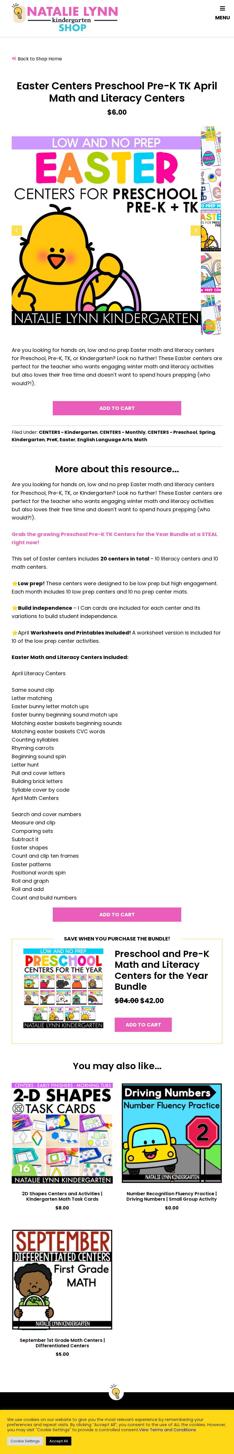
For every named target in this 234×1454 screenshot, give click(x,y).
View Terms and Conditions (167, 1430)
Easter (67, 439)
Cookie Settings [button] (25, 1441)
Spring (207, 432)
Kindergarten (28, 439)
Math (140, 439)
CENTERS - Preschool (172, 432)
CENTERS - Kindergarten (68, 432)
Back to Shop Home (40, 59)
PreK (52, 439)
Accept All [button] (58, 1441)
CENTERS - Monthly (123, 432)
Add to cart (117, 408)
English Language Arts (104, 439)
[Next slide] (196, 230)
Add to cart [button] (143, 1024)
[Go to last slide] (17, 230)
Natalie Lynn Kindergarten (65, 17)
